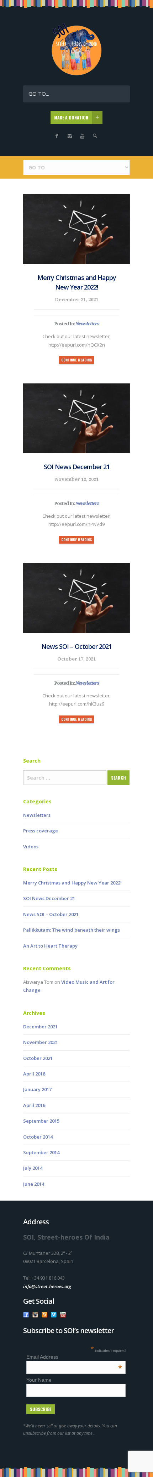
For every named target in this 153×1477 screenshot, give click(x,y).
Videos (30, 846)
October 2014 (38, 1137)
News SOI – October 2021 (76, 646)
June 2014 (33, 1184)
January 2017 (37, 1089)
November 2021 (40, 1042)
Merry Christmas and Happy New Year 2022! (76, 282)
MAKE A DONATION (71, 117)
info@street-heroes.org (47, 1286)
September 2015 (41, 1121)
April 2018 (34, 1074)
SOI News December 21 (77, 466)
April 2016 (34, 1105)
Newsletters (87, 323)
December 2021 (40, 1026)
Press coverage (40, 830)
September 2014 (41, 1152)
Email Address (74, 1357)
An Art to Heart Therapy (50, 946)
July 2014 (32, 1168)
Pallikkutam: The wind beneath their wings (71, 930)
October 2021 (38, 1058)
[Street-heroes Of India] (76, 74)
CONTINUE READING (76, 360)
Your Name (39, 1380)
